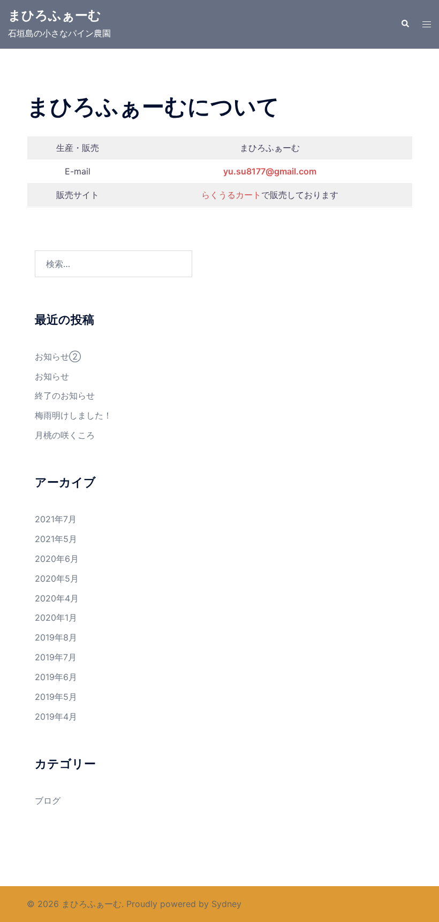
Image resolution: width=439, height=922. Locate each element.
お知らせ (52, 376)
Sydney (226, 903)
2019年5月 (56, 696)
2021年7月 (56, 519)
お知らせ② (58, 356)
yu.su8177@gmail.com (269, 171)
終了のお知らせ (65, 395)
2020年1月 (56, 617)
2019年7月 (56, 657)
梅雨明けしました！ (73, 415)
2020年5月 (57, 578)
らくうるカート (231, 194)
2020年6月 (57, 558)
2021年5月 (56, 539)
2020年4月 (57, 598)
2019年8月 (56, 637)
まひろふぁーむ (54, 15)
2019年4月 (56, 716)
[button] (404, 24)
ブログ (47, 800)
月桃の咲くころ (65, 435)
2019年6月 (56, 677)
